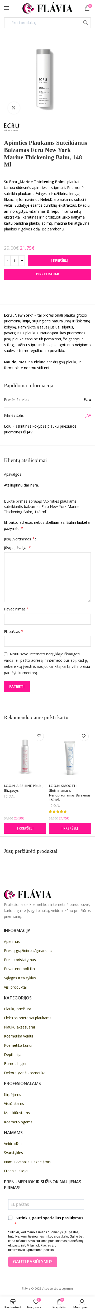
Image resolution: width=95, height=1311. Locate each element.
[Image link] (27, 893)
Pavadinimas (16, 609)
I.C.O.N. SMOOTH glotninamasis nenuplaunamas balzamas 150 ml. (70, 793)
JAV (88, 415)
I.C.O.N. (9, 796)
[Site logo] (47, 7)
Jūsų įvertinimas (19, 539)
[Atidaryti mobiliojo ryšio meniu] (6, 8)
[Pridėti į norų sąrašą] (39, 736)
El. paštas (13, 631)
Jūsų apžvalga (17, 547)
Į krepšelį (59, 260)
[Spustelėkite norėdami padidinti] (14, 108)
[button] (25, 828)
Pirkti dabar (47, 274)
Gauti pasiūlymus (33, 1261)
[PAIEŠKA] (85, 22)
